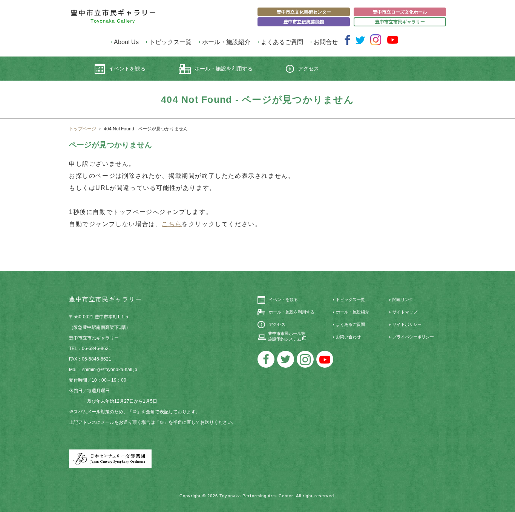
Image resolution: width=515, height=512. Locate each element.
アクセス (308, 69)
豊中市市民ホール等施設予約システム (286, 336)
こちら (172, 224)
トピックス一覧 (170, 42)
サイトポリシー (407, 324)
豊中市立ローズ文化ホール (400, 12)
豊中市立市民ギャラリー (400, 21)
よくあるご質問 (282, 42)
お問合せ (326, 42)
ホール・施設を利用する (224, 69)
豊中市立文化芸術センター (304, 12)
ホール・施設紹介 (226, 42)
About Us (126, 42)
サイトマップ (404, 312)
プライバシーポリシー (413, 337)
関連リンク (402, 299)
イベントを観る (127, 69)
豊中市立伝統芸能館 (304, 21)
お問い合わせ (348, 337)
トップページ (82, 128)
